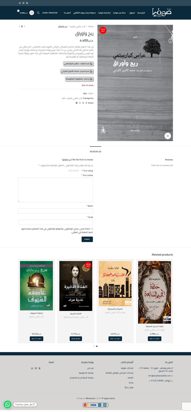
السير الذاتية (68, 317)
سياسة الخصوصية (86, 373)
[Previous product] (24, 26)
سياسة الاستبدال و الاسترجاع (82, 378)
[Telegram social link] (76, 103)
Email (90, 217)
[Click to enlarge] (167, 136)
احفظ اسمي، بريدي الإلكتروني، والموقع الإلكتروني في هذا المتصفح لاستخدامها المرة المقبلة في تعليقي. (57, 230)
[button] (7, 404)
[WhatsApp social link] (20, 3)
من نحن (90, 368)
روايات (162, 329)
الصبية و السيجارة (115, 309)
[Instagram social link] (23, 3)
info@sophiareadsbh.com (159, 376)
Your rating (87, 171)
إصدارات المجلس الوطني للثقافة (119, 373)
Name (89, 206)
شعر (64, 98)
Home (91, 26)
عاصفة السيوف (36, 313)
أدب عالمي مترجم (77, 26)
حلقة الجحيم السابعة (154, 326)
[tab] (95, 150)
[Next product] (19, 26)
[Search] (38, 12)
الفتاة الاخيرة (75, 313)
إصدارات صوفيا (127, 368)
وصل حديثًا (129, 387)
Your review (87, 175)
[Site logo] (162, 12)
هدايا (131, 382)
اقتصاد (130, 378)
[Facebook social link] (86, 103)
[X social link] (27, 3)
